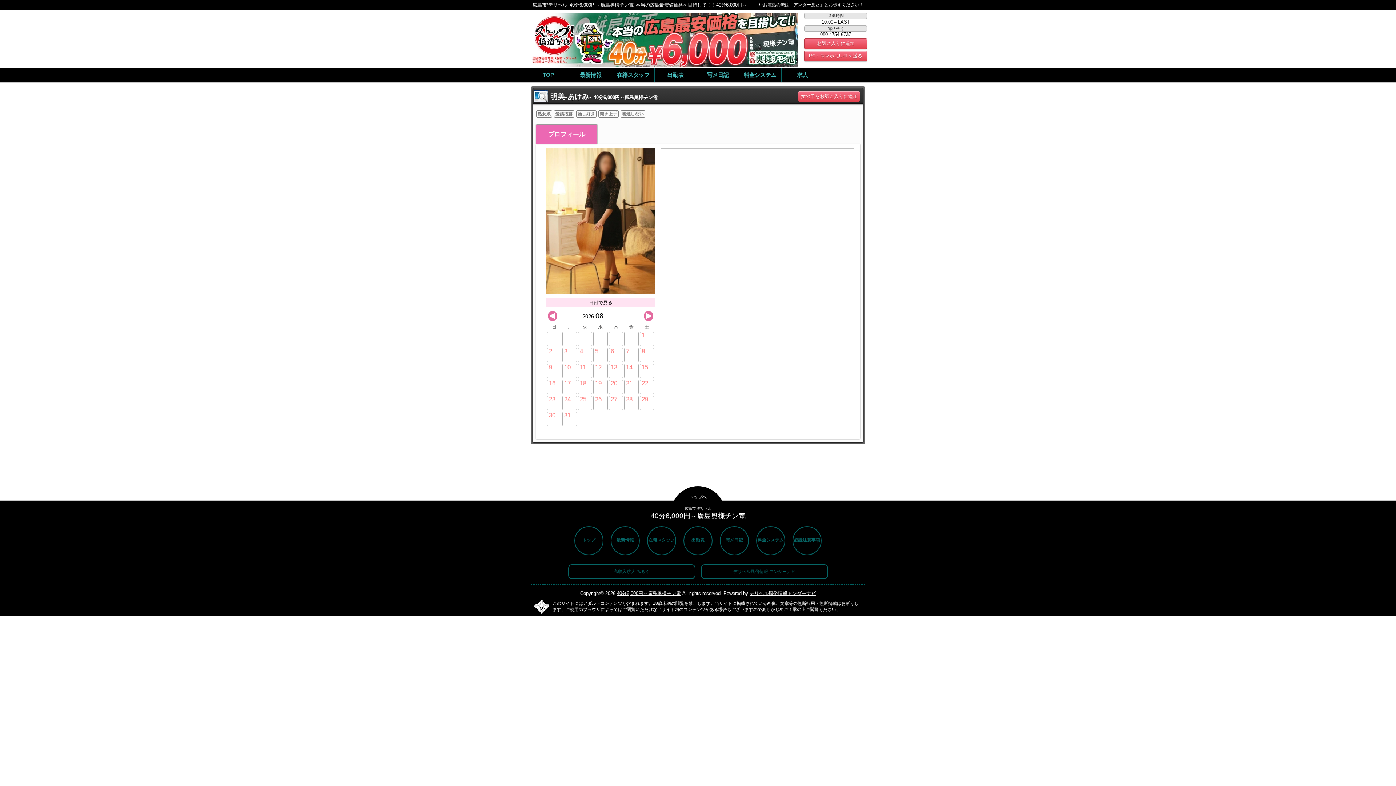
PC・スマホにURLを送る (835, 56)
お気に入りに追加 (836, 43)
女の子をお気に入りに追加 (829, 96)
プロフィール (566, 134)
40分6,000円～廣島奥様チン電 (649, 593)
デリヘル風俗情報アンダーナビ (783, 593)
